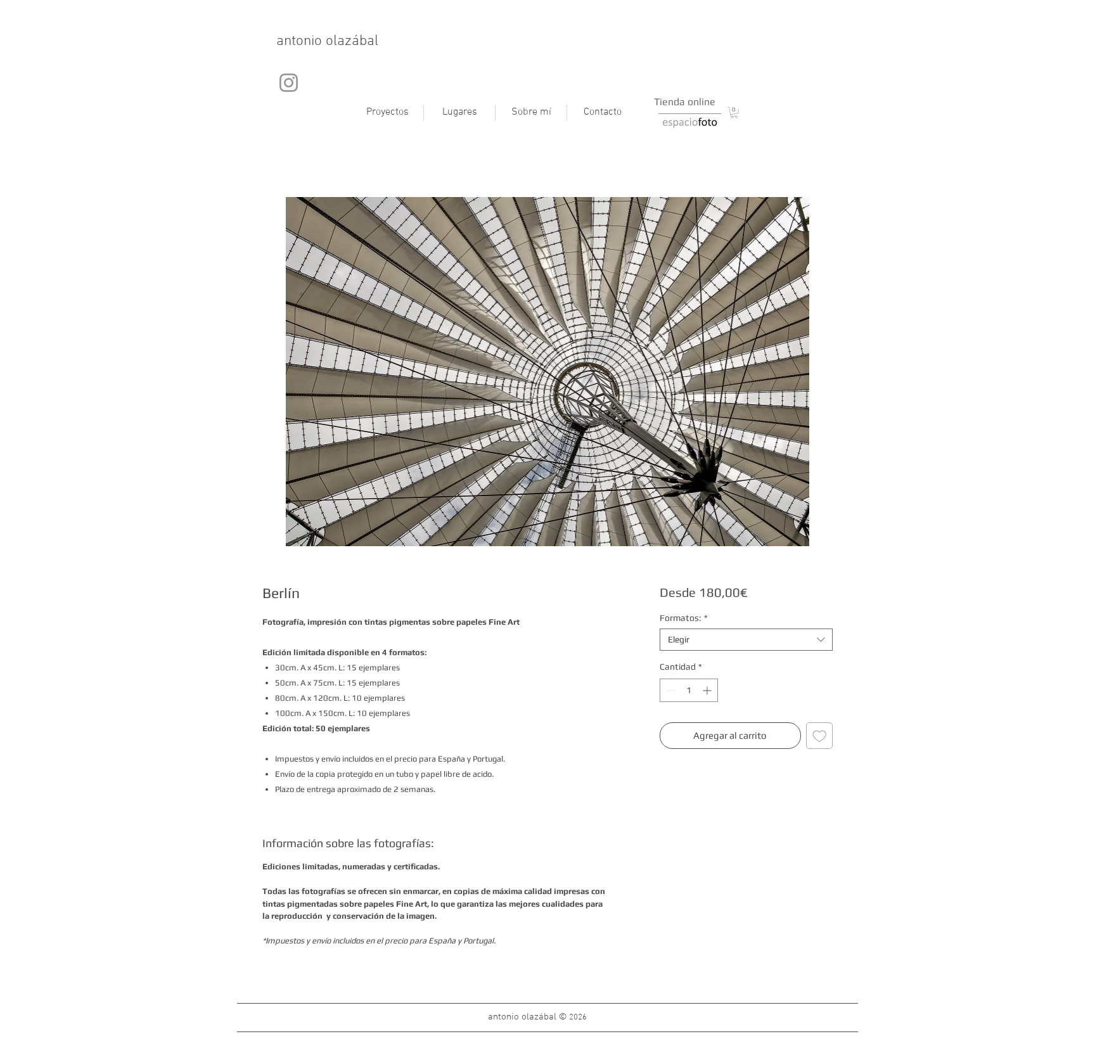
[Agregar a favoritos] (819, 736)
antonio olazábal (327, 41)
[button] (734, 112)
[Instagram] (288, 82)
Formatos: (684, 618)
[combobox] (746, 640)
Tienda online (684, 102)
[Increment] (708, 690)
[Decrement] (669, 690)
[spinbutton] (688, 690)
